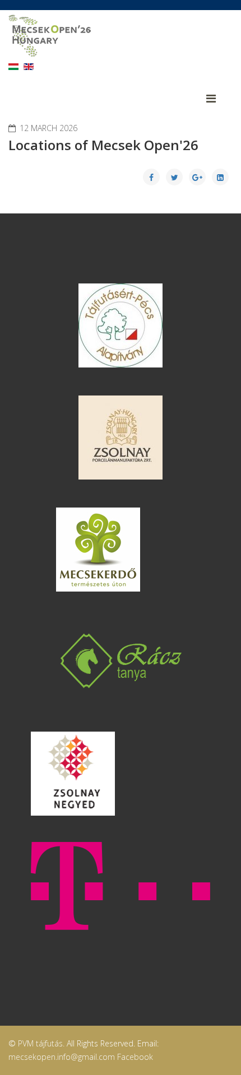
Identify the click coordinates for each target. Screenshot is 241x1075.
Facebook (135, 1056)
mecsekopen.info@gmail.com (61, 1056)
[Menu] (219, 98)
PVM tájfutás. (41, 1043)
